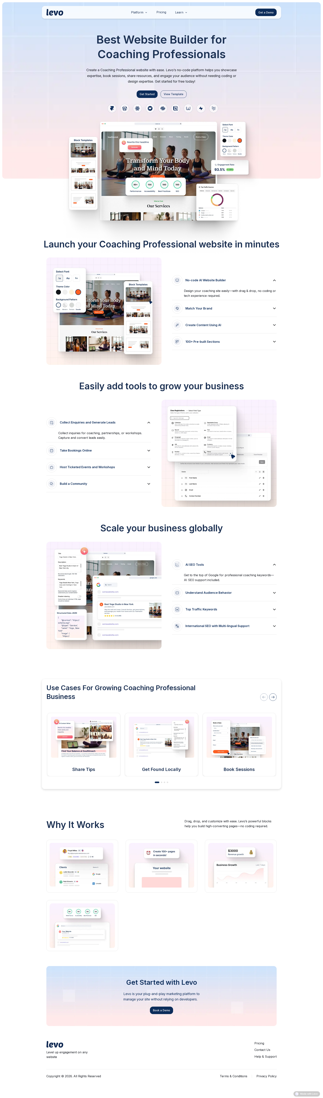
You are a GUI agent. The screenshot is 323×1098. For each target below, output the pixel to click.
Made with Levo (309, 1093)
